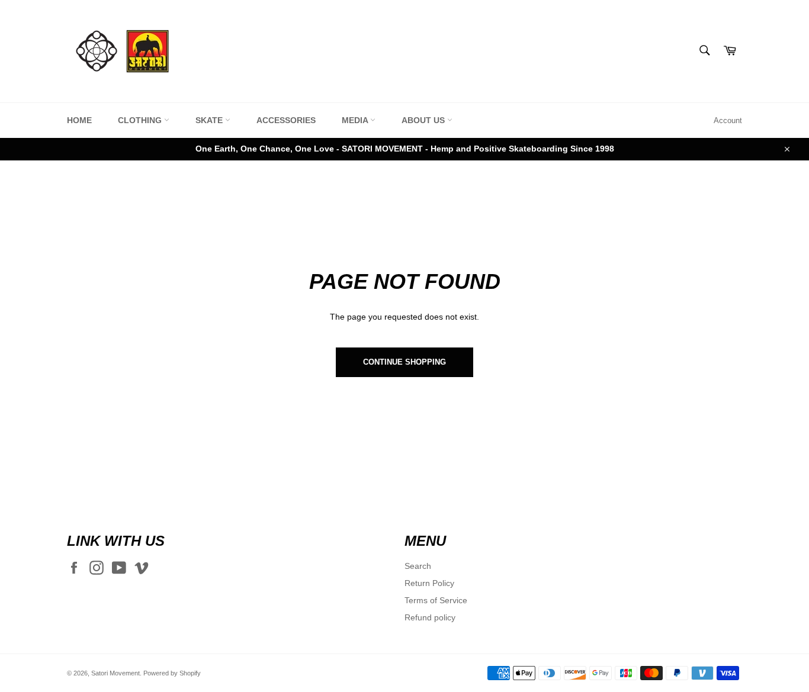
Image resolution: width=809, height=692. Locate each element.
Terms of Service (435, 600)
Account (728, 120)
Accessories (286, 120)
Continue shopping (404, 362)
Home (79, 120)
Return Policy (429, 583)
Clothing (141, 120)
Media (356, 120)
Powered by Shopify (172, 673)
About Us (424, 120)
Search (417, 566)
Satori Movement (115, 673)
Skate (210, 120)
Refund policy (429, 617)
